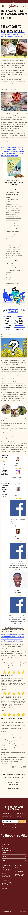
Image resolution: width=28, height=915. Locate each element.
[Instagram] (3, 883)
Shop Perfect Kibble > (14, 788)
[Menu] (3, 6)
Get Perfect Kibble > (14, 180)
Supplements (5, 848)
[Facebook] (6, 883)
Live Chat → (17, 867)
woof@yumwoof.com (20, 869)
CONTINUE (21, 821)
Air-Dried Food (5, 844)
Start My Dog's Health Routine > (14, 628)
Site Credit (23, 911)
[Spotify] (10, 883)
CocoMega (4, 852)
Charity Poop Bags (6, 850)
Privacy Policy (13, 826)
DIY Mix (3, 846)
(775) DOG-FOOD (19, 871)
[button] (25, 6)
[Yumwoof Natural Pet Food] (14, 6)
